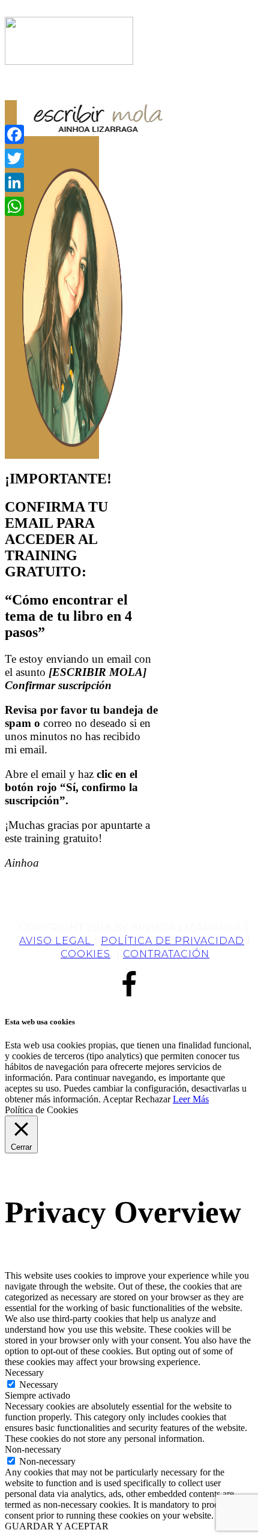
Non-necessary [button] (33, 1449)
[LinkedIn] (14, 182)
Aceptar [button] (118, 1099)
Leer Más (191, 1099)
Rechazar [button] (152, 1099)
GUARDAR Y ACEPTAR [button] (57, 1526)
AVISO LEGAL (56, 940)
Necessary (38, 1384)
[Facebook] (14, 134)
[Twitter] (14, 158)
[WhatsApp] (14, 206)
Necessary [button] (24, 1372)
